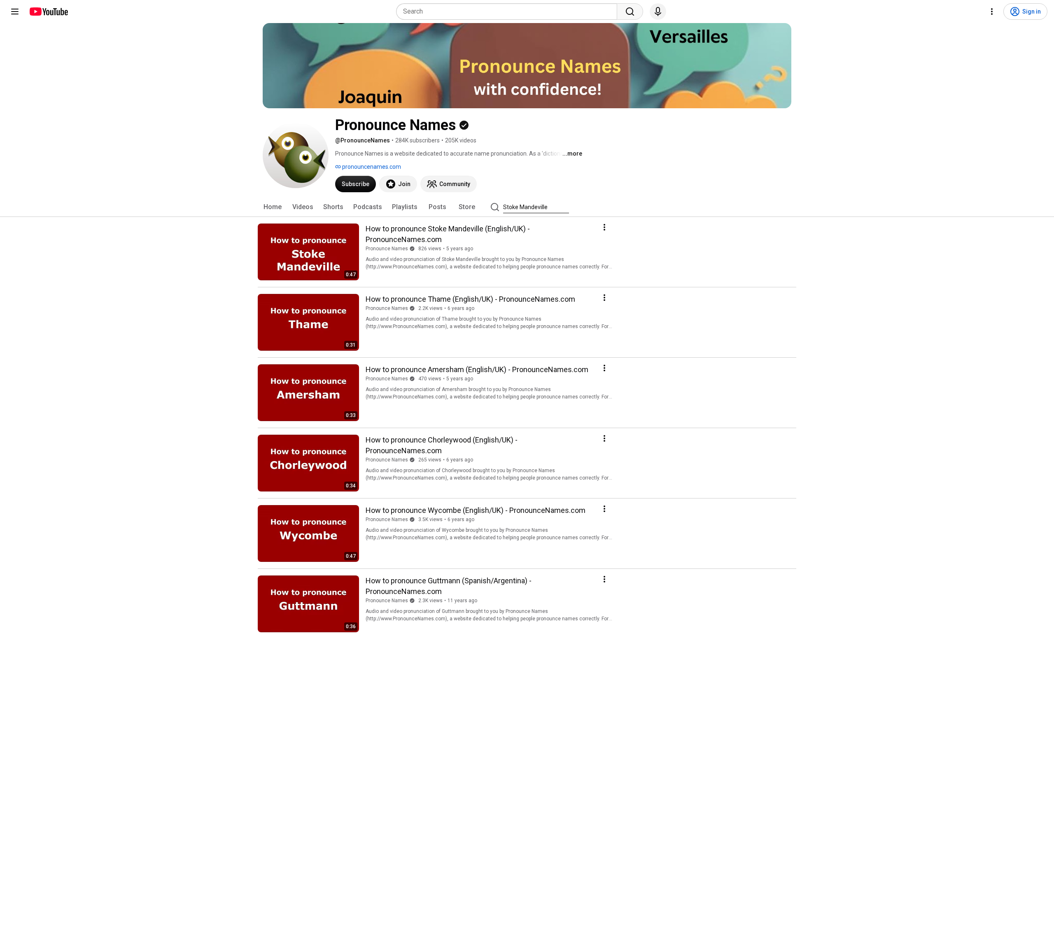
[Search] (630, 11)
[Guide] (15, 11)
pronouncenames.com (371, 166)
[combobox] (509, 11)
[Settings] (992, 11)
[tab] (272, 207)
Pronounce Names (387, 249)
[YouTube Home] (48, 11)
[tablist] (527, 207)
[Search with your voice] (658, 11)
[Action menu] (604, 227)
